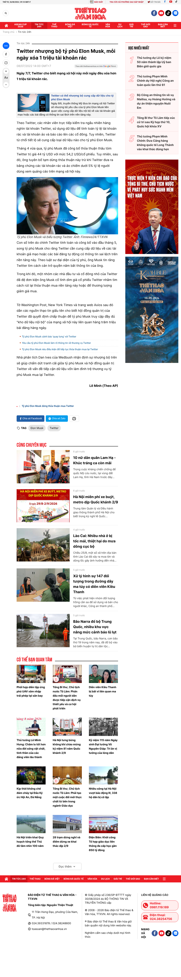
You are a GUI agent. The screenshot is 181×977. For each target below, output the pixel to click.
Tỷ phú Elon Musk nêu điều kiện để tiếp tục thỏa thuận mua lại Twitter (60, 349)
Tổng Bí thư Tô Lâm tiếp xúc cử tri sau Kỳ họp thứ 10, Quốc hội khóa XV (156, 122)
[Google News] (96, 67)
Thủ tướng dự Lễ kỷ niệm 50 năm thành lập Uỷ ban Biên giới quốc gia (154, 62)
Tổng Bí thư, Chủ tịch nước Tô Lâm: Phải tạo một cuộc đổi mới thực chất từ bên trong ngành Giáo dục (67, 797)
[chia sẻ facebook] (6, 54)
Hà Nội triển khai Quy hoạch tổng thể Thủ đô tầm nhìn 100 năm (30, 842)
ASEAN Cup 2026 (20, 25)
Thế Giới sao (145, 25)
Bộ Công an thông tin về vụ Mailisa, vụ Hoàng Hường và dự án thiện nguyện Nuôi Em (156, 101)
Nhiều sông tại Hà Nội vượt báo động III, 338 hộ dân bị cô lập (103, 793)
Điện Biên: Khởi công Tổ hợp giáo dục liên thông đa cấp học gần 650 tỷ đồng (103, 844)
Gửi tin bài (155, 2)
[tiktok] (168, 13)
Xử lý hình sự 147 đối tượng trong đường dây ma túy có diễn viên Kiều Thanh (94, 584)
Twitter (54, 428)
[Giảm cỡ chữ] (6, 84)
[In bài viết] (6, 62)
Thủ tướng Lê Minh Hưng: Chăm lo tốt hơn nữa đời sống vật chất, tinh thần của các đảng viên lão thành (31, 748)
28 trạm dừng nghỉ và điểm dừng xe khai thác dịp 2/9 (66, 842)
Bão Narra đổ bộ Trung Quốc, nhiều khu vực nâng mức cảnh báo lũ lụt (94, 626)
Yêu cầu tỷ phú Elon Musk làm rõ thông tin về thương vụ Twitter (56, 343)
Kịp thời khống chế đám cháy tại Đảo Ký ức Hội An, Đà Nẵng (30, 793)
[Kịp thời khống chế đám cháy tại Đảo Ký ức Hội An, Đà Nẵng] (31, 775)
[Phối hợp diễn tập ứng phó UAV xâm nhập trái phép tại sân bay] (31, 674)
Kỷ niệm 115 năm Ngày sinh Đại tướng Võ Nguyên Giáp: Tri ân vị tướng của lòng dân (103, 746)
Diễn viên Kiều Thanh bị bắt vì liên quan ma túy (102, 691)
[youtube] (161, 13)
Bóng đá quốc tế (90, 25)
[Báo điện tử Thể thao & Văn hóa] (90, 13)
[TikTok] (177, 2)
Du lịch (119, 25)
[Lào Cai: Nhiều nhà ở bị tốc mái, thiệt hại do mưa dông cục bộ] (43, 544)
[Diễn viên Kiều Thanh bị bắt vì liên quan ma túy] (103, 674)
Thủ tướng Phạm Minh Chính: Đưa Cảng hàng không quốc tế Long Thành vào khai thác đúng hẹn (155, 143)
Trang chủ (8, 32)
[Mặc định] (6, 78)
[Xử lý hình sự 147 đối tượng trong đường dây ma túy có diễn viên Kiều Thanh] (43, 585)
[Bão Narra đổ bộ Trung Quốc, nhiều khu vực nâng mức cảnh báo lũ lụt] (43, 630)
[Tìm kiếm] (6, 13)
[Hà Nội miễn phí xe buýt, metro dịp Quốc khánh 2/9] (43, 506)
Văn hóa (107, 25)
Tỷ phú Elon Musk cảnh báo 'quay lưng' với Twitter (49, 336)
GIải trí (131, 25)
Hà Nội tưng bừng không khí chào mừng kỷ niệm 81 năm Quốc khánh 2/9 (67, 746)
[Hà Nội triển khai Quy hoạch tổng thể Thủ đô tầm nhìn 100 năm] (31, 824)
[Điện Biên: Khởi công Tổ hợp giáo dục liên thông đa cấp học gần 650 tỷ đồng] (103, 824)
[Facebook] (164, 2)
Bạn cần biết (163, 25)
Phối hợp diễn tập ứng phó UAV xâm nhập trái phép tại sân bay (31, 691)
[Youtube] (170, 2)
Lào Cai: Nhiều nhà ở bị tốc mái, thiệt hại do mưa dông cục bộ (94, 541)
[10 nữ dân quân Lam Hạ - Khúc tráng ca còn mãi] (43, 466)
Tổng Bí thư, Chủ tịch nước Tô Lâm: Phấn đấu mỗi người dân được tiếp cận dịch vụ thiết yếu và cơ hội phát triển (66, 697)
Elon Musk (37, 428)
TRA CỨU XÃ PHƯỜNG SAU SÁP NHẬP (127, 2)
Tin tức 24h (39, 25)
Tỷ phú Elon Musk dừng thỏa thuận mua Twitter (48, 406)
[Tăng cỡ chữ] (6, 71)
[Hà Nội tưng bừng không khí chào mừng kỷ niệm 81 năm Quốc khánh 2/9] (67, 727)
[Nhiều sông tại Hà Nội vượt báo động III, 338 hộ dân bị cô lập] (103, 775)
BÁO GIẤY (98, 2)
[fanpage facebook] (154, 13)
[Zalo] (175, 13)
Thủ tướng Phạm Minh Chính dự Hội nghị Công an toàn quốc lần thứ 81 (155, 81)
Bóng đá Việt (70, 25)
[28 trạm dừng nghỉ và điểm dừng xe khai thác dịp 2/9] (67, 824)
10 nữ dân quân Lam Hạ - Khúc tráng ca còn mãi (94, 460)
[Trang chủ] (6, 25)
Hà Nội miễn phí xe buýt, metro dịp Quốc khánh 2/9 (95, 499)
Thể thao (54, 25)
